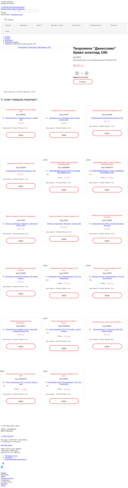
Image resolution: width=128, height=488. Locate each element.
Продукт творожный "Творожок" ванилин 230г (64, 216)
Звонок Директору (18, 9)
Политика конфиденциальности (16, 459)
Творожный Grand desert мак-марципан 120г (107, 110)
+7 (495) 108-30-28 (7, 436)
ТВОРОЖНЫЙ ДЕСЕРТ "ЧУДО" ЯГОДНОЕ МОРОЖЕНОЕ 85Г (64, 163)
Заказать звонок (6, 9)
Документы (9, 457)
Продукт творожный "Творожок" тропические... (21, 216)
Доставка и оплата (11, 456)
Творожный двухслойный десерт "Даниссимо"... (21, 322)
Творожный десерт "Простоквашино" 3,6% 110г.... (64, 374)
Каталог (7, 38)
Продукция (8, 40)
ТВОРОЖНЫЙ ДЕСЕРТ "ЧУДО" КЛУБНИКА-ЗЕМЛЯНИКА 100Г (107, 163)
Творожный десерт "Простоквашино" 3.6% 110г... (64, 269)
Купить (20, 135)
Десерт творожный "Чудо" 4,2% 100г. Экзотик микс (21, 374)
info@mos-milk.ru (18, 7)
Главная (7, 37)
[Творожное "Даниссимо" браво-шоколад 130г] (34, 47)
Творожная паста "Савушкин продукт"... (64, 110)
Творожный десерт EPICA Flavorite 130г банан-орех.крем (107, 216)
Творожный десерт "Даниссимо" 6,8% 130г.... (107, 322)
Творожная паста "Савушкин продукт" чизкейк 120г (21, 110)
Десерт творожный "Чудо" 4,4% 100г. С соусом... (64, 322)
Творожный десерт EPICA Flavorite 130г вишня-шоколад (20, 269)
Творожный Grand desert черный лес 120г (21, 163)
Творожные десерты (12, 42)
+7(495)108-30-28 (7, 7)
